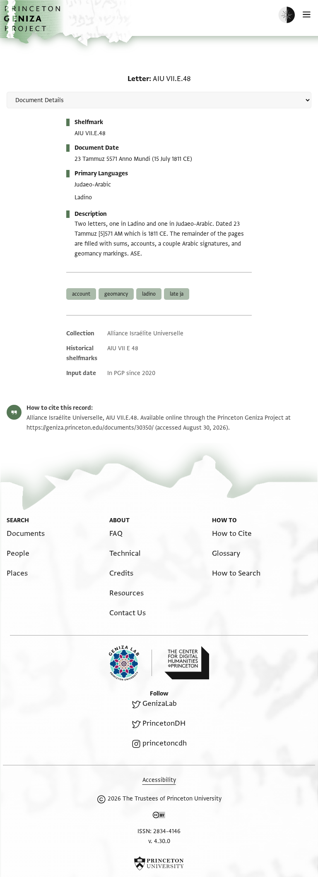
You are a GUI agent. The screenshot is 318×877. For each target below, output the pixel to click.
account (81, 294)
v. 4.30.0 (159, 841)
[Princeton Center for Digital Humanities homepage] (186, 662)
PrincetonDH (164, 723)
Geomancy (116, 294)
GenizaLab (159, 703)
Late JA (176, 294)
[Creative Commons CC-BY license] (159, 817)
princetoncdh (164, 743)
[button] (33, 23)
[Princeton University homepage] (159, 863)
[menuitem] (26, 533)
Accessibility (159, 780)
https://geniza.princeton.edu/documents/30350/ (90, 428)
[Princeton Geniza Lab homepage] (130, 663)
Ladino (149, 294)
